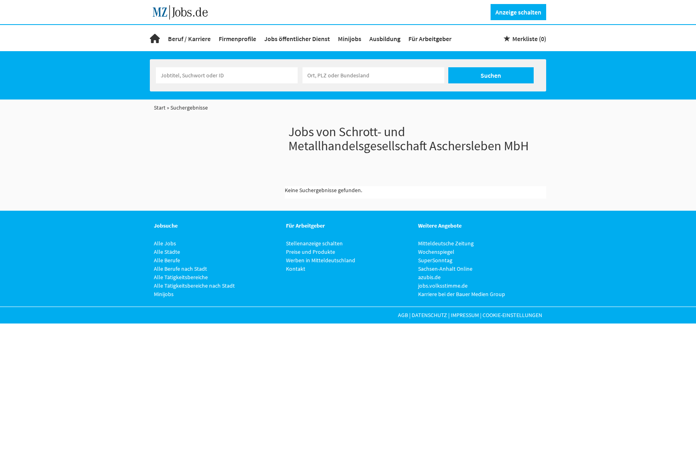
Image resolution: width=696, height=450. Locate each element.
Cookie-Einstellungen (512, 315)
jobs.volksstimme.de (443, 285)
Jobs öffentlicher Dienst (297, 39)
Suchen (491, 75)
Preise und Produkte (310, 251)
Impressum (465, 315)
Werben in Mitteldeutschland (320, 260)
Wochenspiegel (436, 251)
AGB (403, 315)
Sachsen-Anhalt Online (445, 268)
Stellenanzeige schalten (314, 243)
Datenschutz (429, 315)
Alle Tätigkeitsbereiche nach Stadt (194, 285)
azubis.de (429, 277)
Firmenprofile (237, 39)
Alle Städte (167, 251)
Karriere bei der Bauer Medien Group (461, 294)
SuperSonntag (435, 260)
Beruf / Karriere (189, 39)
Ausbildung (384, 39)
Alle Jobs (165, 243)
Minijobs (349, 39)
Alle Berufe (167, 260)
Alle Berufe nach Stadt (180, 268)
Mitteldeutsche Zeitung (446, 243)
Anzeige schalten (518, 12)
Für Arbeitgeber (430, 39)
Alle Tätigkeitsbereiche (181, 277)
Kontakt (295, 268)
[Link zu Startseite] (183, 11)
